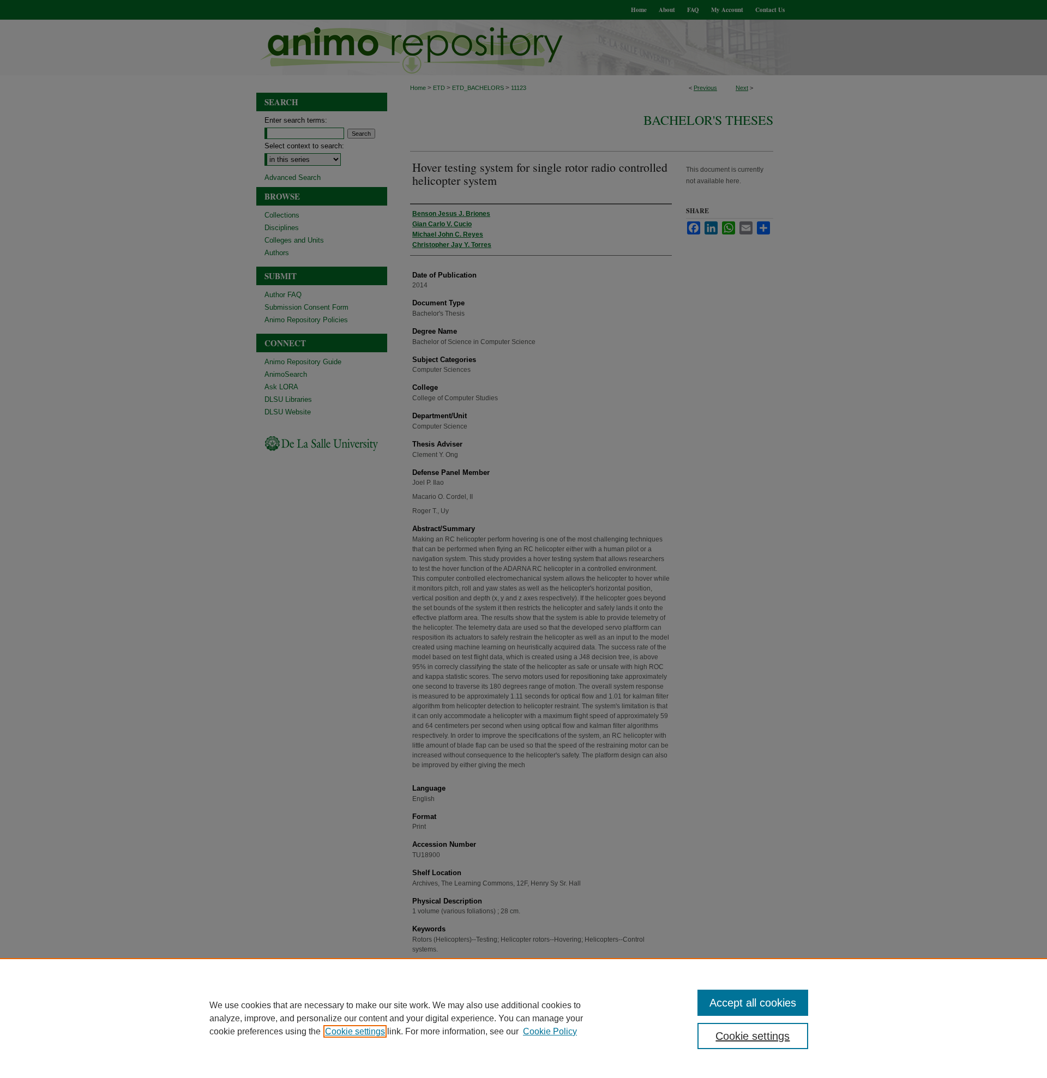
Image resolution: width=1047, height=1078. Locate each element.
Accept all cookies (752, 1003)
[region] (523, 1018)
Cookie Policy (550, 1031)
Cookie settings (355, 1031)
